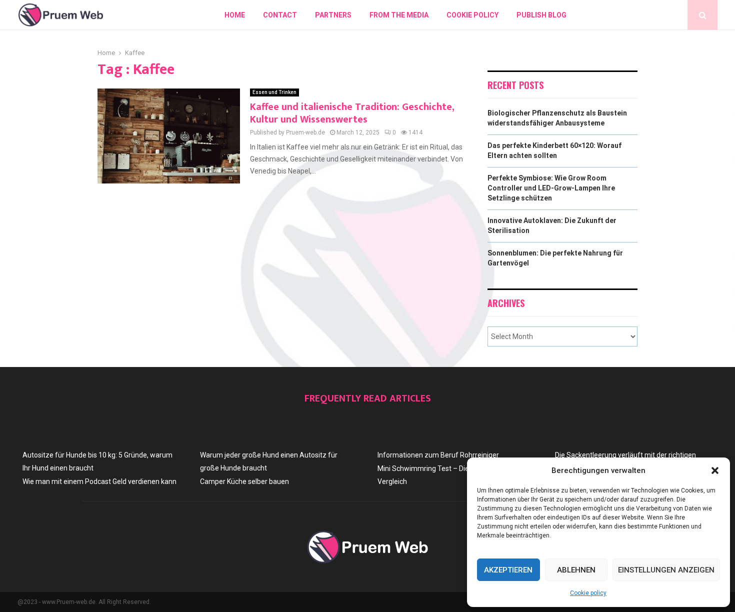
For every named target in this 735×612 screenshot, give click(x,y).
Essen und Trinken (274, 92)
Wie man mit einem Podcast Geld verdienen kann (99, 482)
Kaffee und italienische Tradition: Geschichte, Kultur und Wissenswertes (352, 113)
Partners (333, 15)
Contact (280, 15)
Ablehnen (576, 570)
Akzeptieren (508, 570)
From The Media (399, 15)
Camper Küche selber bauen (244, 482)
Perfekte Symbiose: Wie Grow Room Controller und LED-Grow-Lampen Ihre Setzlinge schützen (551, 188)
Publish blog (541, 15)
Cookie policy (588, 593)
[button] (715, 471)
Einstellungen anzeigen (666, 570)
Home (234, 15)
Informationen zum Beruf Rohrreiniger (438, 455)
